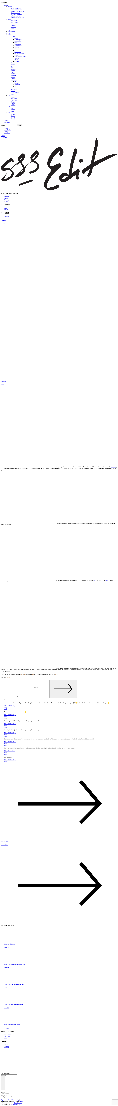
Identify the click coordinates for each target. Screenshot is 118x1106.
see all (16, 38)
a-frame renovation (16, 16)
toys (12, 108)
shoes (12, 94)
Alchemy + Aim (15, 1104)
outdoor (13, 28)
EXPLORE (4, 137)
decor (12, 63)
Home (9, 34)
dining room (14, 22)
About (6, 201)
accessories (14, 89)
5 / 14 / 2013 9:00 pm (10, 760)
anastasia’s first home (17, 9)
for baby (13, 119)
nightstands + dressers (20, 56)
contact (6, 1044)
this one (107, 580)
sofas (16, 42)
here (95, 580)
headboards (18, 52)
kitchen (13, 24)
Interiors (6, 196)
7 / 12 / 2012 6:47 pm (10, 706)
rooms (9, 19)
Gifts (9, 112)
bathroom (13, 25)
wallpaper (13, 75)
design (6, 5)
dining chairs (18, 45)
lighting (13, 67)
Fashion (10, 88)
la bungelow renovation (17, 17)
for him (13, 116)
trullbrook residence (16, 14)
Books (9, 95)
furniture (13, 36)
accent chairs (18, 39)
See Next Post (4, 845)
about (5, 1038)
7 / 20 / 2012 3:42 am (10, 742)
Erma (5, 754)
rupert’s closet (15, 92)
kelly (5, 727)
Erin (5, 745)
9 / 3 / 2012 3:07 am (9, 751)
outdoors (17, 61)
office (16, 59)
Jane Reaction (18, 1103)
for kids (13, 117)
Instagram (3, 220)
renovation (14, 80)
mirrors (13, 64)
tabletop (13, 70)
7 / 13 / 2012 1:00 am (10, 724)
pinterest (6, 1047)
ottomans (17, 49)
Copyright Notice (5, 1100)
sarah (5, 709)
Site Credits (23, 1100)
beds (16, 50)
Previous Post (4, 841)
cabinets (17, 58)
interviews (7, 122)
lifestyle (6, 120)
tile (15, 86)
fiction (13, 97)
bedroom (13, 27)
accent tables (18, 41)
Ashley (6, 736)
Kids (9, 106)
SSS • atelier (7, 1036)
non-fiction (14, 98)
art (11, 66)
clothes (13, 109)
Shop (5, 208)
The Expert (7, 200)
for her (13, 114)
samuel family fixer (16, 8)
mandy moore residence (17, 11)
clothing (13, 91)
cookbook (13, 103)
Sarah (8, 677)
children (13, 105)
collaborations (11, 31)
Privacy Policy (15, 1100)
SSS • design (7, 1034)
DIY (9, 30)
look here (113, 467)
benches (17, 47)
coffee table (14, 100)
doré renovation (15, 13)
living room (14, 20)
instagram (6, 1046)
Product (6, 198)
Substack (6, 216)
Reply (5, 707)
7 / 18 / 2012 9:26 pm (10, 733)
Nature (21, 1101)
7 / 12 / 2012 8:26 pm (10, 715)
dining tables (18, 44)
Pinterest (3, 223)
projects (10, 6)
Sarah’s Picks (7, 33)
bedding (13, 69)
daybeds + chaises (19, 53)
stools (16, 55)
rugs (12, 72)
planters (13, 73)
